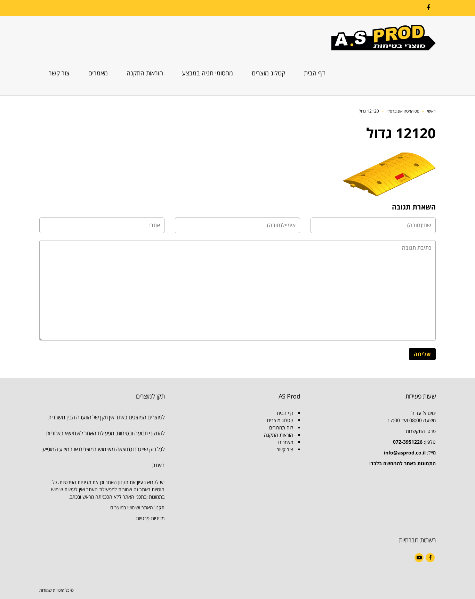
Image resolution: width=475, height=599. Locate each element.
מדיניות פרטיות (150, 518)
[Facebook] (428, 7)
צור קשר (285, 449)
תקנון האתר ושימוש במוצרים (137, 507)
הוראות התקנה (278, 435)
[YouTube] (419, 557)
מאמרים (285, 442)
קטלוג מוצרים (280, 420)
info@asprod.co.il (405, 452)
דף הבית (285, 413)
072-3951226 (407, 441)
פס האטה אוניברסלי (403, 111)
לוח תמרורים (281, 427)
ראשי (431, 111)
